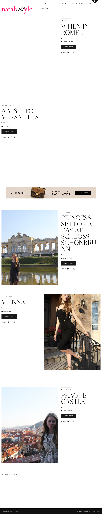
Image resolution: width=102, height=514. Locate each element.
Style (53, 4)
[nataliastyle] (16, 7)
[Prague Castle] (29, 425)
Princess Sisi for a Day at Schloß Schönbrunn (78, 233)
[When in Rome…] (29, 56)
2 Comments (67, 42)
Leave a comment (69, 258)
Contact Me (43, 8)
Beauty (63, 4)
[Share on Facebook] (67, 52)
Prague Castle (74, 398)
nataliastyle (12, 511)
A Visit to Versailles (20, 114)
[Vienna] (72, 332)
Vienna (13, 302)
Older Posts (10, 474)
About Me (42, 4)
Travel (91, 4)
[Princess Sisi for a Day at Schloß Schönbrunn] (29, 247)
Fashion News (77, 4)
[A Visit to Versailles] (72, 141)
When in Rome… (75, 29)
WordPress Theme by (89, 511)
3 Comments (8, 126)
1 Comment (7, 311)
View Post (68, 47)
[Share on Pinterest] (74, 52)
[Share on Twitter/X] (71, 52)
